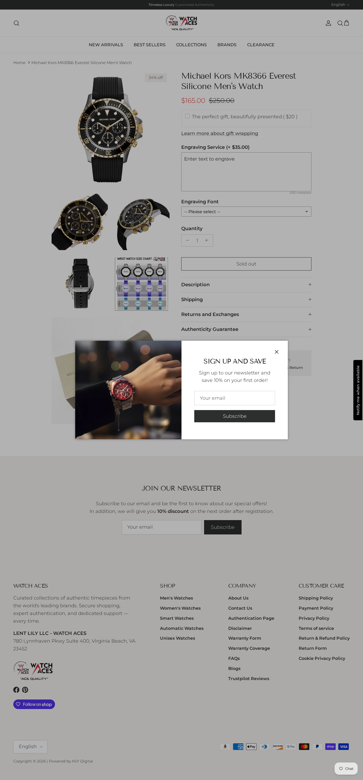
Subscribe (235, 416)
